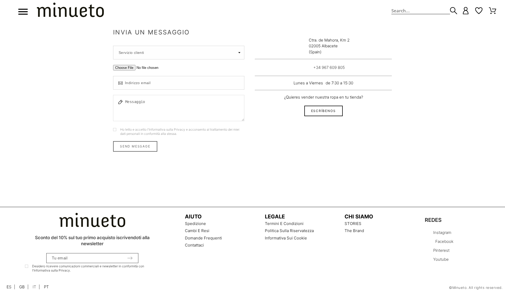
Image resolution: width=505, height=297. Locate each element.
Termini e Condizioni (284, 223)
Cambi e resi (197, 230)
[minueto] (70, 11)
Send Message (135, 146)
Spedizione (195, 223)
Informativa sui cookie (286, 237)
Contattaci (194, 245)
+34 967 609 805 (329, 67)
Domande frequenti (203, 237)
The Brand (354, 230)
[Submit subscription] (130, 258)
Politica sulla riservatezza (289, 230)
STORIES (353, 223)
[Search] (453, 10)
